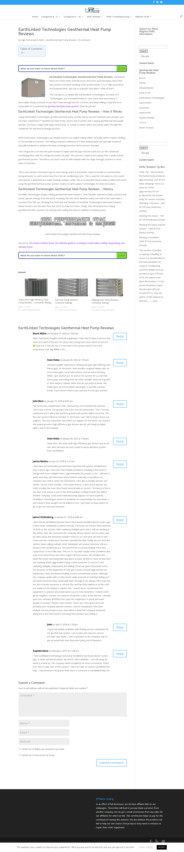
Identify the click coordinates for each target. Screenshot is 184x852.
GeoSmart (144, 107)
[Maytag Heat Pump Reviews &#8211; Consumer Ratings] (109, 287)
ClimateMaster (146, 87)
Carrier (142, 82)
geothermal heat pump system (63, 106)
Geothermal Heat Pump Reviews (61, 40)
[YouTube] (161, 3)
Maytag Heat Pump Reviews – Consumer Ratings (106, 301)
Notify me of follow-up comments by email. (43, 749)
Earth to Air (144, 92)
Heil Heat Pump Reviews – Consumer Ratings (67, 301)
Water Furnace (146, 127)
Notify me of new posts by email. (38, 755)
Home (35, 17)
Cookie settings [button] (145, 847)
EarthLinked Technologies (152, 97)
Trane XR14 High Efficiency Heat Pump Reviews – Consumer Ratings (34, 301)
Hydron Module (147, 117)
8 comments (85, 40)
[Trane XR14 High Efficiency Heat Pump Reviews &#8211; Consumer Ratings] (35, 287)
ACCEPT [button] (161, 847)
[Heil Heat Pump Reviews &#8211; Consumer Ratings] (72, 287)
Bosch (142, 77)
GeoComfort (145, 102)
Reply (120, 336)
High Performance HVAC (32, 40)
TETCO (142, 122)
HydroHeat (145, 112)
